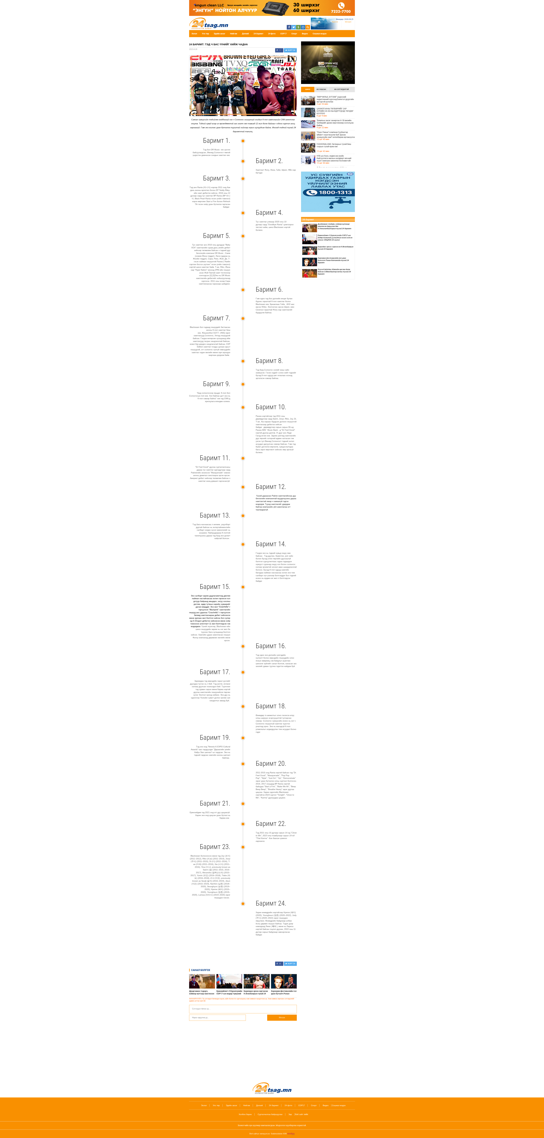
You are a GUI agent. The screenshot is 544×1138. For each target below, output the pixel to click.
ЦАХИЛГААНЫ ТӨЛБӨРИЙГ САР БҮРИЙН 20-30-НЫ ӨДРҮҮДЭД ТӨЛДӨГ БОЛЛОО (335, 111)
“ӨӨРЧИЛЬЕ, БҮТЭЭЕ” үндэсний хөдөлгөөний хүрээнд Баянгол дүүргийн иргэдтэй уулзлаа (335, 99)
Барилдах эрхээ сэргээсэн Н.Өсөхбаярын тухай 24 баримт (256, 992)
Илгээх (282, 1017)
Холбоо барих (245, 1114)
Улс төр (205, 33)
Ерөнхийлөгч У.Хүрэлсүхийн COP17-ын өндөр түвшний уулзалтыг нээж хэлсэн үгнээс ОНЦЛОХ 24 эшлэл (229, 992)
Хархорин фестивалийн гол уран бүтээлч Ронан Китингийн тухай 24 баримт (284, 992)
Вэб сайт (299, 1114)
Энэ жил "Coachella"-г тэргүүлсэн (214, 608)
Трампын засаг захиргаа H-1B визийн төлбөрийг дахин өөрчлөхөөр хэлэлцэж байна (335, 122)
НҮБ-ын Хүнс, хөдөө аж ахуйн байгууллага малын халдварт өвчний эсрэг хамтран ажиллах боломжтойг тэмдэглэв (334, 158)
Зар (290, 1114)
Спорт (294, 33)
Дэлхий (245, 33)
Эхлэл (194, 33)
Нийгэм (233, 33)
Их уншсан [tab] (321, 89)
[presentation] (307, 89)
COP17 (283, 33)
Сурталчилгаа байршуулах (270, 1114)
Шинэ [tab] (307, 89)
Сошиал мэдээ (319, 33)
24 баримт (258, 33)
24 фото (272, 33)
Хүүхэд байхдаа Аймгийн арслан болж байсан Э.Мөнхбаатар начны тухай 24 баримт (334, 271)
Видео (305, 33)
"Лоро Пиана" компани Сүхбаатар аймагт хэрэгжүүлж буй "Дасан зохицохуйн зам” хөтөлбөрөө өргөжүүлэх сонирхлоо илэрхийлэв (336, 134)
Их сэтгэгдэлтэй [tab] (341, 89)
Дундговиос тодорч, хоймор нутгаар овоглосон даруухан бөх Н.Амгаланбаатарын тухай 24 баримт (201, 992)
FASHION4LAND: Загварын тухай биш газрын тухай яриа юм (334, 145)
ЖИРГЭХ (291, 50)
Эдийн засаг (219, 33)
